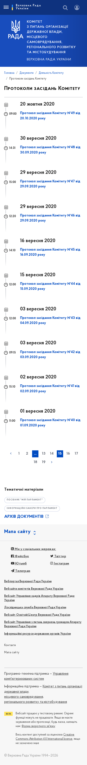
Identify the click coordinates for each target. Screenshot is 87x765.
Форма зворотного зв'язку (38, 726)
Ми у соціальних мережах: (35, 549)
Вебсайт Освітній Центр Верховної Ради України (37, 615)
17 (76, 454)
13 (43, 454)
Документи (26, 73)
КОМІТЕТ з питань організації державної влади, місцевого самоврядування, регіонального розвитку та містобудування (51, 37)
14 (52, 454)
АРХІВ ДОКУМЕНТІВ (24, 517)
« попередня (11, 453)
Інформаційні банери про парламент (32, 508)
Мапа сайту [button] (17, 531)
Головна (9, 73)
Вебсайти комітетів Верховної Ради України (33, 589)
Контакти (10, 645)
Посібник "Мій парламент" (25, 500)
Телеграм (22, 571)
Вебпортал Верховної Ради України (28, 581)
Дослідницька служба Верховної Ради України (35, 607)
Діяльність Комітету (51, 73)
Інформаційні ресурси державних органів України (37, 633)
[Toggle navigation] (6, 7)
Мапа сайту (11, 652)
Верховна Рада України (49, 59)
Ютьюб (20, 563)
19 (43, 462)
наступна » (52, 462)
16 (68, 454)
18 (35, 462)
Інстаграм (61, 563)
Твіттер (59, 556)
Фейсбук (21, 556)
